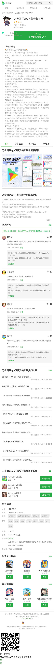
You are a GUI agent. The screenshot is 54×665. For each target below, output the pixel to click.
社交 (35, 521)
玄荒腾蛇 (27, 570)
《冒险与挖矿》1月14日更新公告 (15, 414)
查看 (9, 577)
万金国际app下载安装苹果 (6, 3)
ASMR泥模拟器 (44, 570)
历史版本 (45, 144)
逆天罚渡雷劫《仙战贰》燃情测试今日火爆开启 (17, 404)
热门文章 (32, 144)
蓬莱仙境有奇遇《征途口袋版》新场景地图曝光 (17, 432)
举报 (1, 662)
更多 (50, 225)
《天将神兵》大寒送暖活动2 (13, 441)
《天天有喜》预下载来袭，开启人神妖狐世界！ (17, 460)
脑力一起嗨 (27, 599)
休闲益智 (36, 516)
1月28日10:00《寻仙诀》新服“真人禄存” (17, 377)
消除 (22, 521)
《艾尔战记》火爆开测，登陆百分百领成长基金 (17, 423)
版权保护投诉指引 (27, 618)
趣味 (16, 521)
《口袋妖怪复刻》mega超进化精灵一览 (17, 450)
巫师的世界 (9, 570)
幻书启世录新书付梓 (44, 599)
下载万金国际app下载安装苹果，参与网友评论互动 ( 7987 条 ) (27, 230)
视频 (41, 521)
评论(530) (19, 144)
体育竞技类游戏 (24, 516)
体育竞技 (12, 516)
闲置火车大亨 (9, 599)
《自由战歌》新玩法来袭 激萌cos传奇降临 (17, 395)
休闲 (10, 521)
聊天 (47, 521)
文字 (29, 521)
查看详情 (46, 478)
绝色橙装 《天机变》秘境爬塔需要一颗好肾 (17, 386)
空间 (10, 526)
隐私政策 (10, 538)
